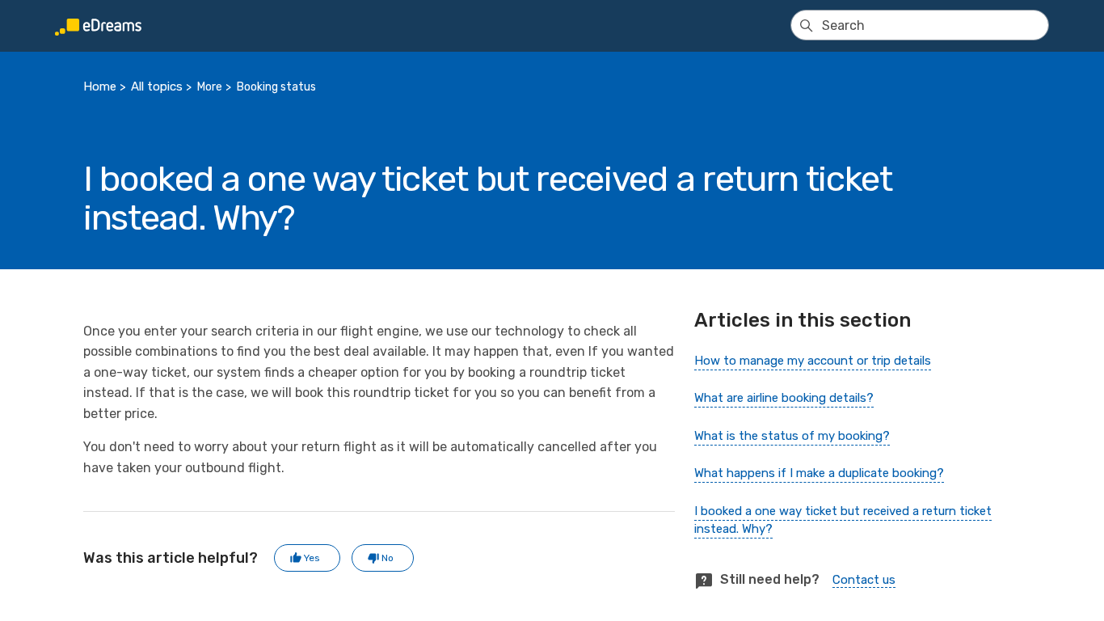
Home (99, 86)
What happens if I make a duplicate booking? (819, 473)
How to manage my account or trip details (812, 360)
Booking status (276, 87)
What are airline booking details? (784, 398)
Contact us (863, 579)
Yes (312, 558)
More (209, 87)
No (387, 558)
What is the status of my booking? (792, 436)
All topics (157, 86)
